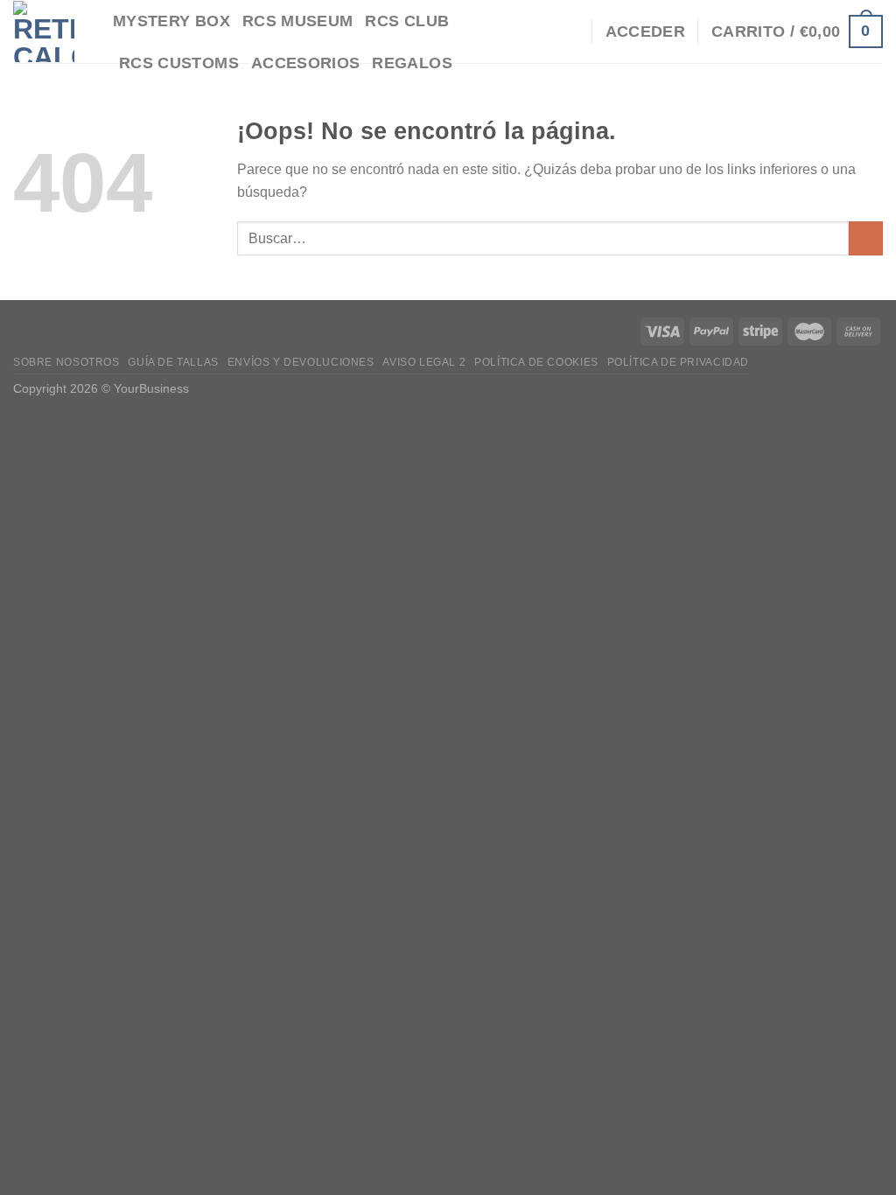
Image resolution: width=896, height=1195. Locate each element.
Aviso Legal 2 (424, 362)
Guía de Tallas (173, 362)
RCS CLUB (407, 21)
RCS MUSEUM (298, 21)
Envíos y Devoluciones (301, 362)
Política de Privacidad (678, 362)
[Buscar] (569, 31)
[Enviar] (866, 238)
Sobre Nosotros (66, 362)
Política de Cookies (536, 362)
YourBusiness (151, 388)
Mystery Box (171, 21)
